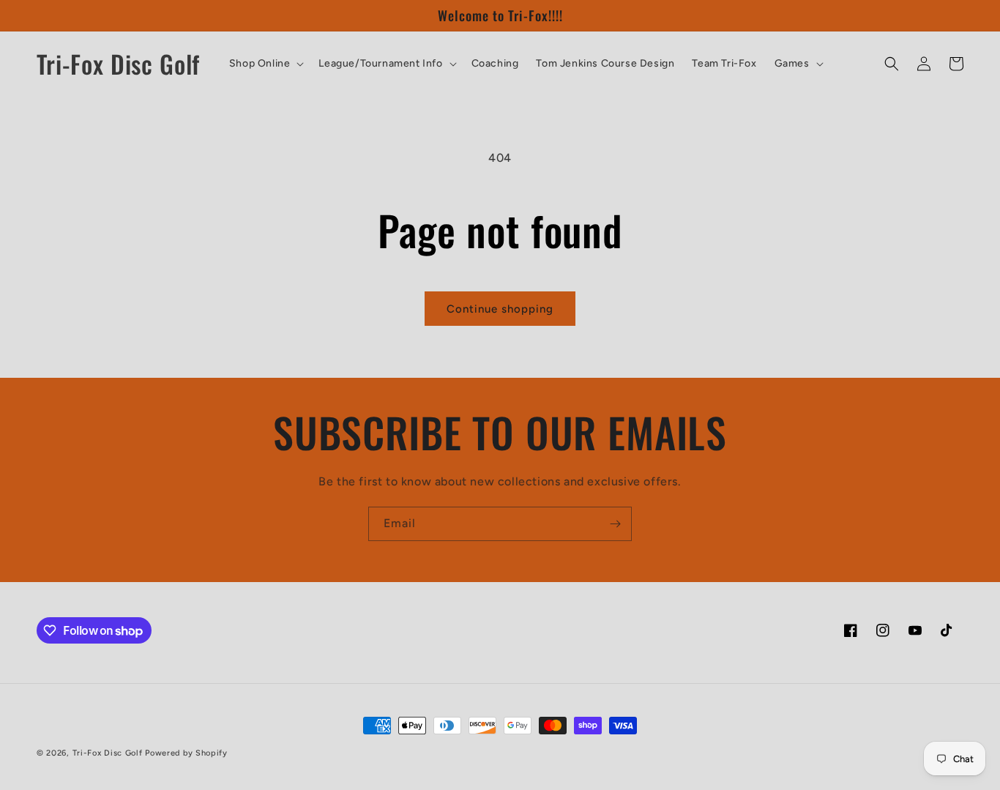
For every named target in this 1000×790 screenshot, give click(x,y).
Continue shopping (500, 309)
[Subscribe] (615, 524)
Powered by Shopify (186, 753)
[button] (265, 63)
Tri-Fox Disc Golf (109, 753)
